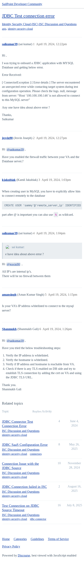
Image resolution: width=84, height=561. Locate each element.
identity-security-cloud (20, 28)
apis (4, 28)
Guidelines (37, 539)
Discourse (24, 555)
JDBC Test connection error (28, 15)
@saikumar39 (15, 149)
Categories (20, 539)
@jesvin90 (13, 264)
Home (6, 539)
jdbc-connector (38, 519)
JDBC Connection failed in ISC (24, 487)
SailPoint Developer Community (22, 4)
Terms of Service (58, 539)
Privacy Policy (11, 546)
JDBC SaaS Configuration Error (25, 445)
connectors (36, 453)
